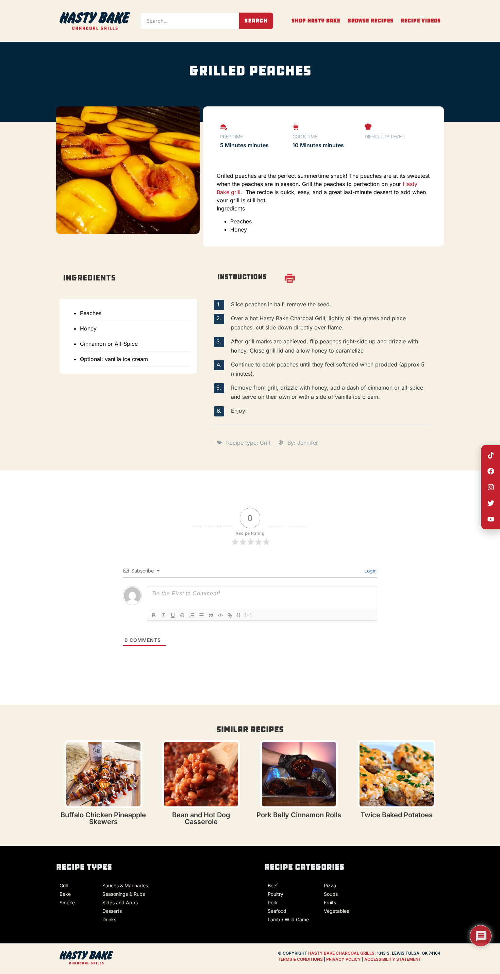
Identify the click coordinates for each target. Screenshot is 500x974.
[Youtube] (491, 519)
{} (238, 614)
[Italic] (163, 615)
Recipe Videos (420, 20)
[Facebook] (491, 471)
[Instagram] (491, 487)
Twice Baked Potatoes (397, 815)
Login (370, 571)
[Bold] (154, 615)
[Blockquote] (211, 615)
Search (256, 20)
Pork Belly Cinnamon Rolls (298, 815)
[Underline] (173, 615)
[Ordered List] (192, 615)
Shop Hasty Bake (315, 20)
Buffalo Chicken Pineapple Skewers (103, 818)
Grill (265, 442)
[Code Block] (220, 615)
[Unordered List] (201, 615)
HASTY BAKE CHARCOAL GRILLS (341, 953)
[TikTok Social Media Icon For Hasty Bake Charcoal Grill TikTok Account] (491, 455)
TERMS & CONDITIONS (300, 959)
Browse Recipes (370, 20)
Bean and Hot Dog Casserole (201, 818)
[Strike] (182, 615)
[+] (248, 614)
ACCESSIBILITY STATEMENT (392, 959)
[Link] (230, 615)
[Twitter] (491, 503)
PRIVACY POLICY (344, 959)
